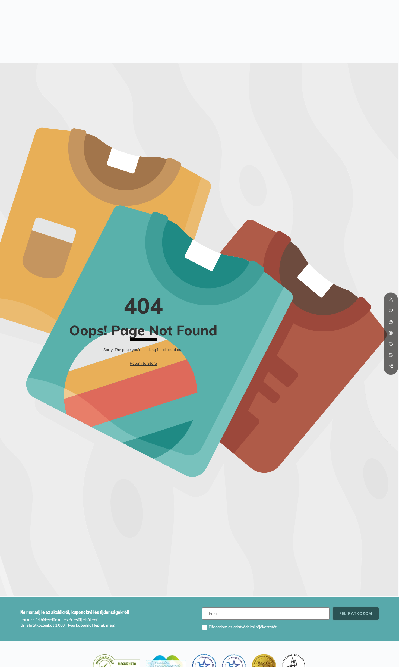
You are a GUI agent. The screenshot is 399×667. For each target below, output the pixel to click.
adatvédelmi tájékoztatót (255, 626)
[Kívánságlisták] (391, 310)
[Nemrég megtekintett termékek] (391, 355)
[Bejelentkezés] (391, 299)
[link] (143, 363)
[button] (391, 377)
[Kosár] (391, 322)
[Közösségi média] (391, 366)
